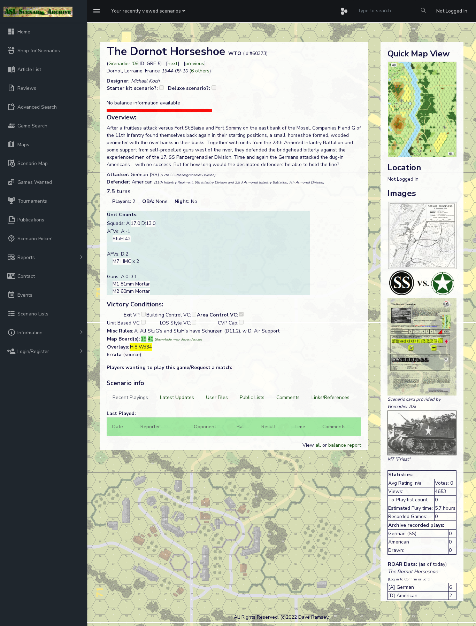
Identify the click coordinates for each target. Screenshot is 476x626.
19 (143, 339)
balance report (344, 445)
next (173, 63)
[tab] (130, 397)
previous (194, 63)
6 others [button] (200, 71)
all (318, 445)
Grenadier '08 (123, 63)
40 (150, 339)
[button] (148, 11)
